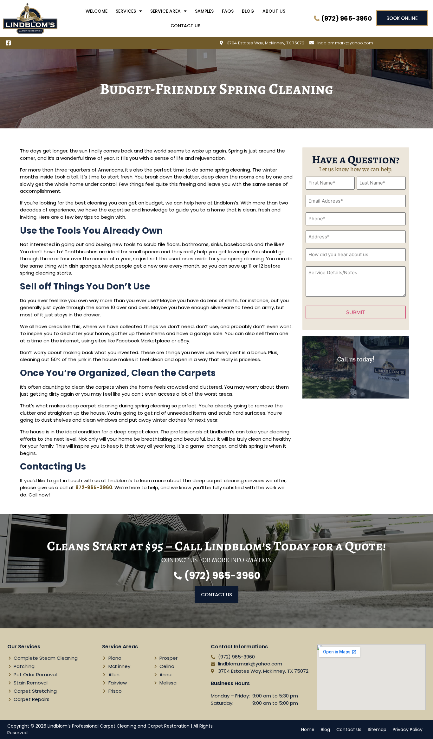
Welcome (96, 11)
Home (307, 729)
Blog (248, 11)
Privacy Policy (408, 729)
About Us (273, 11)
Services (126, 11)
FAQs (228, 11)
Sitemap (377, 729)
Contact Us (185, 26)
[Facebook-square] (8, 43)
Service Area (165, 11)
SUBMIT (355, 312)
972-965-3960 (93, 487)
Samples (204, 11)
